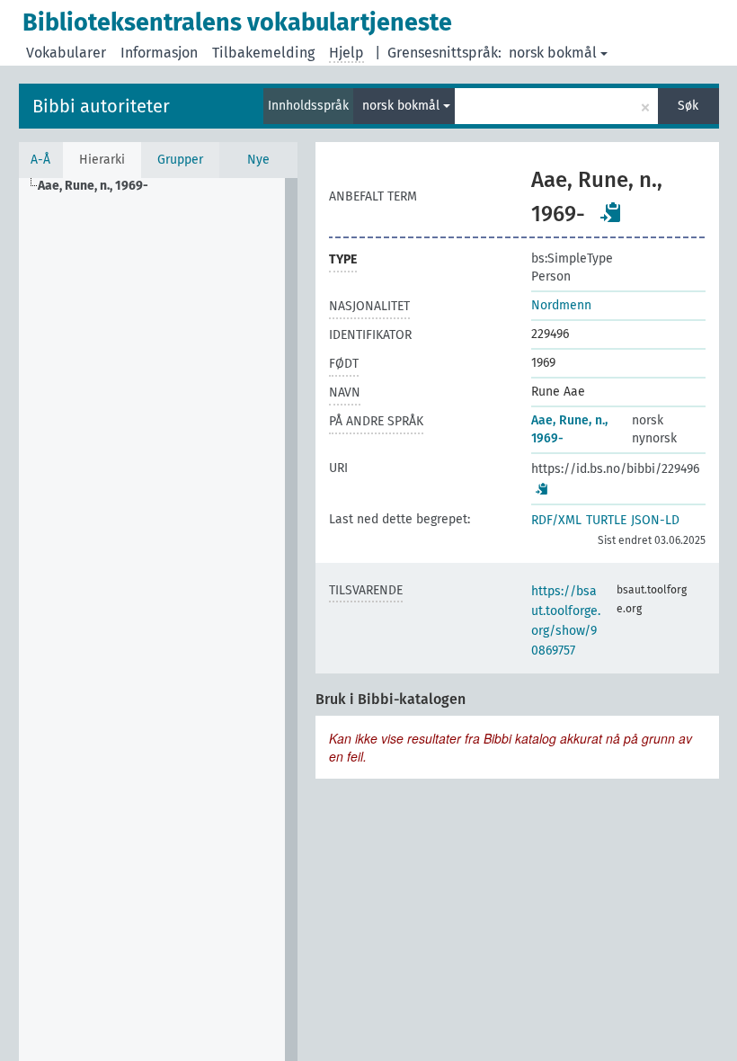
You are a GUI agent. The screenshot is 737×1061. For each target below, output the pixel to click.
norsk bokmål (553, 52)
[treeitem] (100, 186)
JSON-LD (655, 520)
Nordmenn (561, 305)
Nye (258, 159)
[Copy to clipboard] (611, 212)
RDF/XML (556, 520)
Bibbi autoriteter (101, 106)
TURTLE (606, 520)
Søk (688, 105)
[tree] (158, 619)
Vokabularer (66, 52)
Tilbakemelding (263, 52)
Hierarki (102, 159)
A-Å (40, 159)
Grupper (180, 159)
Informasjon (159, 52)
